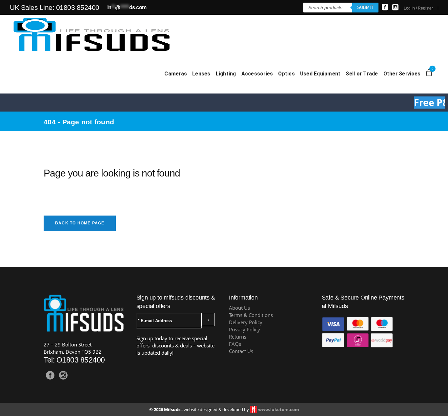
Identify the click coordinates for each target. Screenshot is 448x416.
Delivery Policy (245, 322)
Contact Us (241, 351)
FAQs (235, 344)
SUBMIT (365, 7)
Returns (237, 337)
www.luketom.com (278, 409)
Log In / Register (418, 8)
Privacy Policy (244, 329)
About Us (239, 308)
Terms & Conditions (251, 315)
